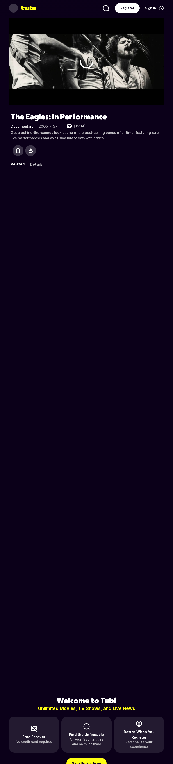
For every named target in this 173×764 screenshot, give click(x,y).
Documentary (22, 126)
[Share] (30, 150)
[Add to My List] (18, 150)
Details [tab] (36, 164)
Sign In (150, 8)
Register (127, 8)
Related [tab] (18, 164)
